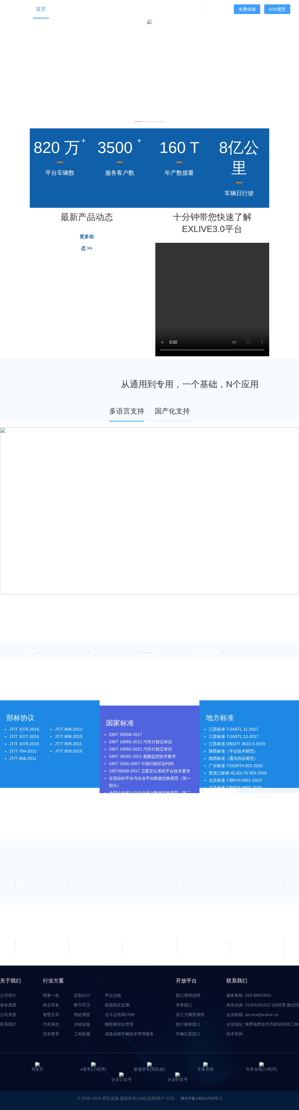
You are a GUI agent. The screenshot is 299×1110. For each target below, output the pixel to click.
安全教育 (51, 1034)
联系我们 (8, 1024)
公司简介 (8, 995)
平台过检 (113, 995)
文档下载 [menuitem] (138, 9)
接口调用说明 (188, 995)
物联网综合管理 (119, 1024)
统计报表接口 (188, 1024)
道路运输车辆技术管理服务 (129, 1034)
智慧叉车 (51, 1014)
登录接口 (184, 1005)
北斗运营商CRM (120, 1014)
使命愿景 (8, 1005)
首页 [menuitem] (41, 9)
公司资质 (8, 1014)
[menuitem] (61, 9)
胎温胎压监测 (117, 1005)
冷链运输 (82, 1024)
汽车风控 (51, 1024)
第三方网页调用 (190, 1014)
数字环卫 (82, 1005)
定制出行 (82, 995)
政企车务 (51, 1005)
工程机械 (82, 1034)
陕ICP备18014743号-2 (201, 1098)
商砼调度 (82, 1014)
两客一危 (51, 995)
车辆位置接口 (188, 1034)
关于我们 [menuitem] (190, 9)
